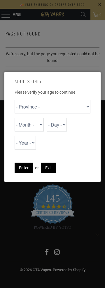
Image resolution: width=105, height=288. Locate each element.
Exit (48, 168)
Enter (24, 168)
